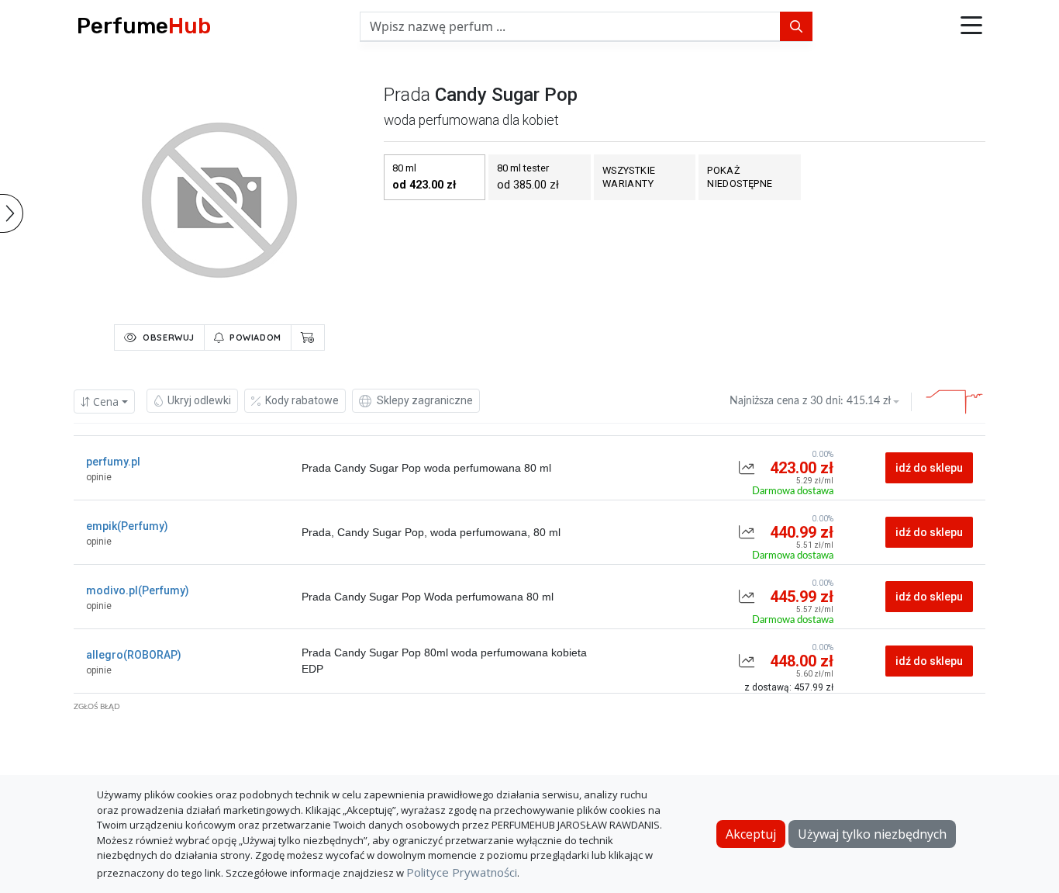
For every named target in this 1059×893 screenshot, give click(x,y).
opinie (99, 477)
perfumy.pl (113, 461)
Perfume (144, 26)
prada (407, 95)
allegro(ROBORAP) (133, 655)
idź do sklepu (929, 468)
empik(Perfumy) (127, 526)
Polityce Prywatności (461, 872)
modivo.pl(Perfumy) (137, 590)
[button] (971, 26)
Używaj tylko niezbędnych (872, 834)
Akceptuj (751, 834)
